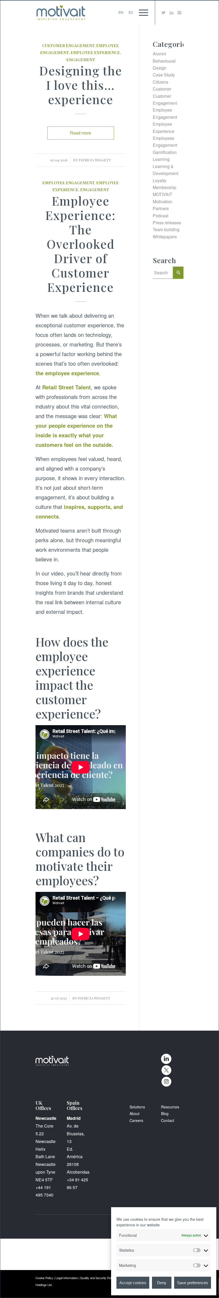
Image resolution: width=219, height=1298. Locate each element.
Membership (164, 187)
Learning (161, 159)
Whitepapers (165, 237)
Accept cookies (132, 1282)
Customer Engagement (68, 45)
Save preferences (192, 1282)
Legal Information (67, 1278)
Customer (162, 89)
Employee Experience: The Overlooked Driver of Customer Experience (80, 244)
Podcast (160, 216)
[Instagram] (179, 13)
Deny (161, 1282)
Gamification (165, 152)
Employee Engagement (68, 182)
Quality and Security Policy (97, 1278)
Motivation (162, 201)
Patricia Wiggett (95, 160)
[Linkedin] (171, 13)
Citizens (160, 82)
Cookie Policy (44, 1278)
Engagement (80, 59)
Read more (80, 133)
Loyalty (159, 180)
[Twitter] (163, 13)
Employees (163, 138)
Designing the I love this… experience (80, 84)
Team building (166, 229)
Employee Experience (95, 52)
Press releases (167, 222)
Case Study (164, 75)
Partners (161, 208)
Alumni (159, 54)
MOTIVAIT (162, 194)
